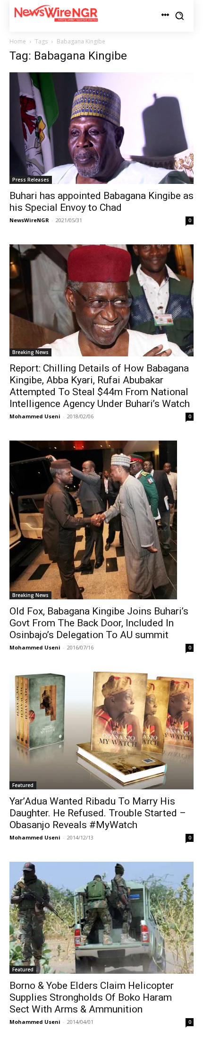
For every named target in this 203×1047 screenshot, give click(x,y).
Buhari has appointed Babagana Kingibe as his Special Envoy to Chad (101, 201)
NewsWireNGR (29, 220)
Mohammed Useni (34, 416)
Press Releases (30, 179)
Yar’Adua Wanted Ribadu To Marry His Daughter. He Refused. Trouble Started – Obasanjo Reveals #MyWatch (97, 813)
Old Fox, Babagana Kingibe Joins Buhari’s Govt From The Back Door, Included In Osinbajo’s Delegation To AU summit (98, 623)
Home (17, 41)
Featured (23, 785)
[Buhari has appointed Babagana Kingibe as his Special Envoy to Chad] (101, 128)
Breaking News (30, 352)
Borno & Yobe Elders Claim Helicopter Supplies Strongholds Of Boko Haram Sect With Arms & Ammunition (91, 997)
